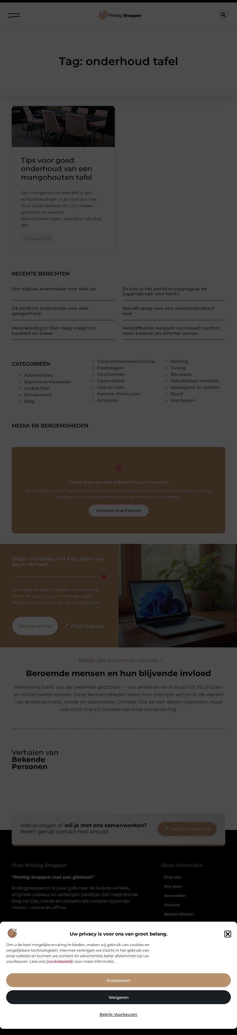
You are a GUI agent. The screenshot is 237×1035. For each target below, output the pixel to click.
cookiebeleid (60, 961)
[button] (228, 934)
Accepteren (118, 980)
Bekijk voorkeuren (118, 1014)
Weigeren (119, 997)
